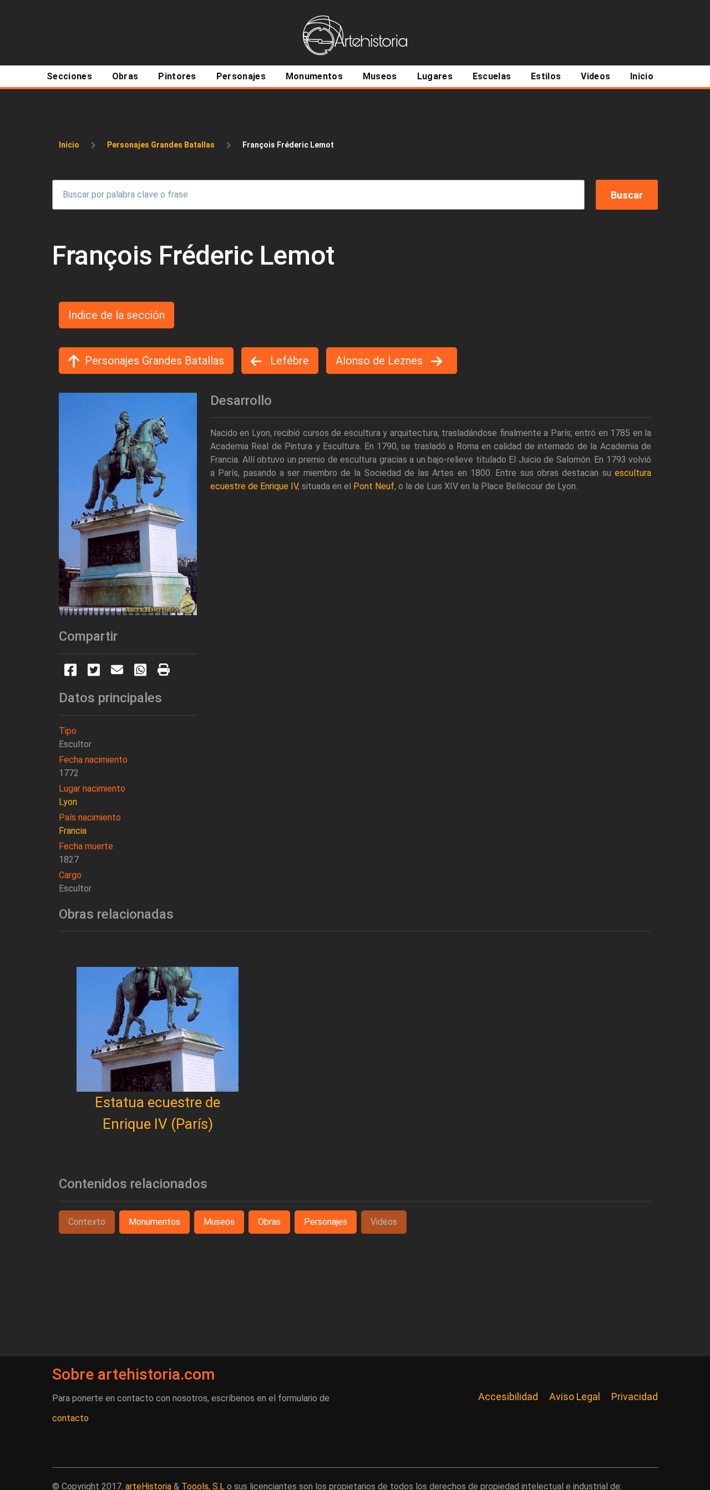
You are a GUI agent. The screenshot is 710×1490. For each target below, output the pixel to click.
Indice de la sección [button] (116, 315)
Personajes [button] (325, 1222)
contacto (70, 1418)
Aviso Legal (574, 1396)
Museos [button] (219, 1222)
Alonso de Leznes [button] (380, 360)
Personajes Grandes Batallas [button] (154, 360)
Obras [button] (269, 1222)
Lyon (68, 802)
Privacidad (634, 1396)
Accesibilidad (508, 1396)
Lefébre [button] (288, 360)
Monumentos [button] (154, 1222)
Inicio (69, 144)
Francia (73, 830)
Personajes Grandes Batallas (161, 144)
